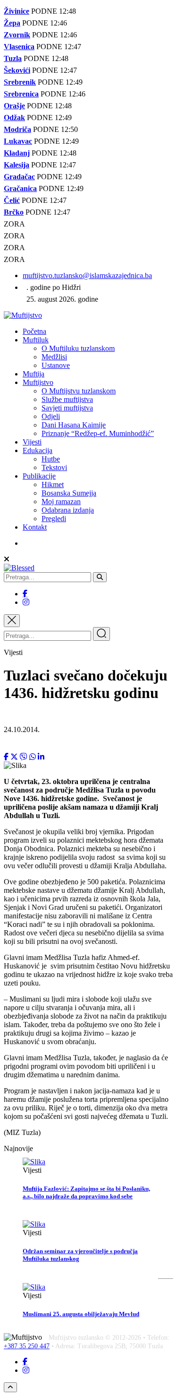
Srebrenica (21, 94)
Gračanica (20, 188)
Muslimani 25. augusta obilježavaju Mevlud (81, 1313)
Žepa (12, 23)
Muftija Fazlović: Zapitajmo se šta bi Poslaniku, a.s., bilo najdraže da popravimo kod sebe (86, 1192)
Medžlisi (54, 357)
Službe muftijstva (67, 399)
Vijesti (32, 442)
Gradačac (19, 177)
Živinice (16, 11)
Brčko (14, 212)
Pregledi (54, 519)
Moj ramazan (61, 501)
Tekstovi (54, 467)
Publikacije (39, 476)
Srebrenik (20, 82)
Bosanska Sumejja (69, 493)
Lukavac (18, 141)
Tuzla (13, 58)
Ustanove (56, 365)
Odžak (14, 117)
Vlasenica (19, 47)
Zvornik (17, 35)
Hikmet (53, 484)
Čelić (12, 200)
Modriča (17, 129)
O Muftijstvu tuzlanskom (79, 391)
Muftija (33, 374)
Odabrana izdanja (68, 510)
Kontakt (35, 527)
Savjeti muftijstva (67, 408)
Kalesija (16, 165)
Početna (34, 331)
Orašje (14, 106)
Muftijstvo (38, 382)
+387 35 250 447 (27, 1346)
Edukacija (37, 450)
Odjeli (51, 416)
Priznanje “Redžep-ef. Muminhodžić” (98, 433)
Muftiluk (36, 340)
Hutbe (51, 459)
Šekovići (17, 70)
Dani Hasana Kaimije (74, 425)
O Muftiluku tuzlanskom (78, 348)
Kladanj (17, 153)
